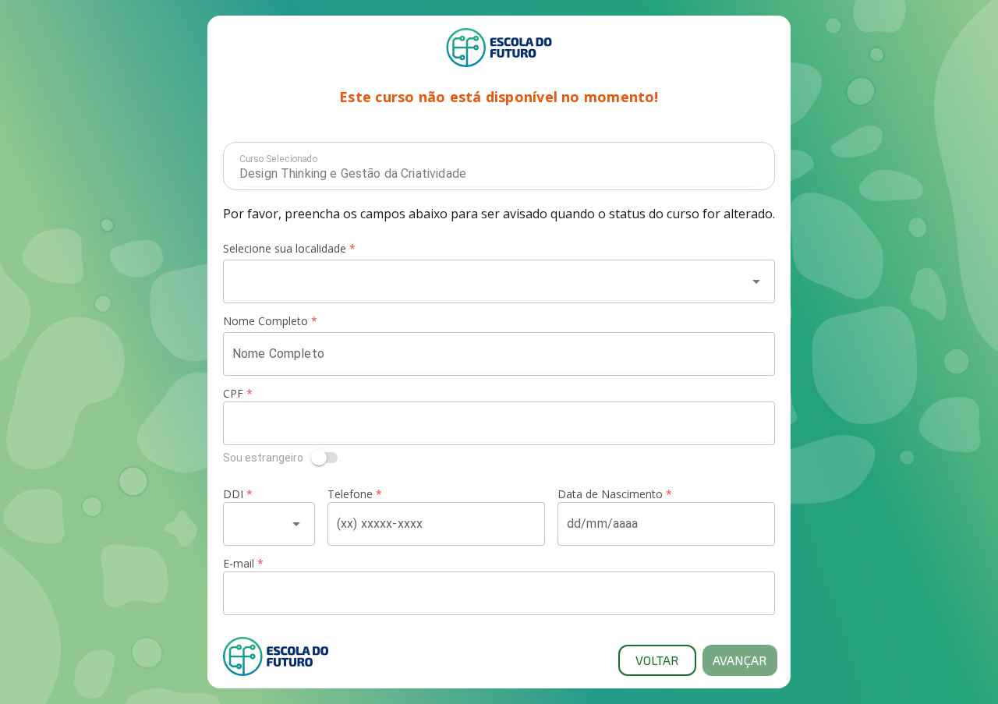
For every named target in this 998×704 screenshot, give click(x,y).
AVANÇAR (739, 660)
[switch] (499, 457)
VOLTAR (656, 660)
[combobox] (485, 281)
